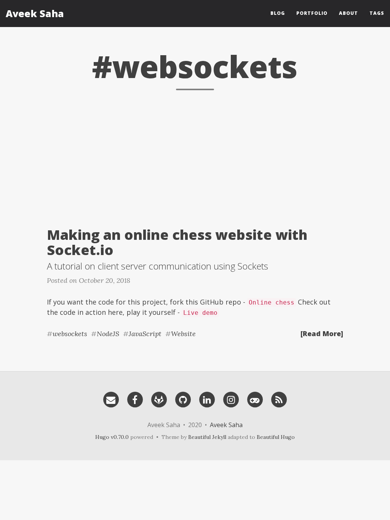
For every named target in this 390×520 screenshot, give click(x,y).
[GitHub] (183, 398)
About (348, 13)
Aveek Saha (35, 13)
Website (183, 333)
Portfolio (312, 13)
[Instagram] (231, 398)
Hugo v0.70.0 (112, 437)
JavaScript (145, 333)
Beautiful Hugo (276, 437)
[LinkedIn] (207, 398)
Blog (277, 13)
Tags (376, 13)
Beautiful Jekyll (207, 437)
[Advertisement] (195, 157)
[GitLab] (159, 398)
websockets (70, 333)
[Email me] (111, 398)
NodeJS (108, 333)
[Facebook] (135, 398)
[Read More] (321, 333)
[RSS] (279, 398)
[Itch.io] (255, 398)
